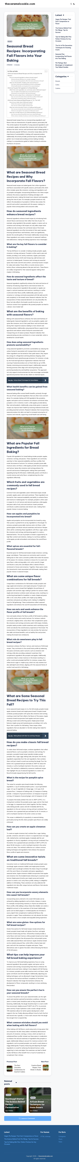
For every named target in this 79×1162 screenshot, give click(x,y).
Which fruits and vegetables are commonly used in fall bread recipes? (27, 90)
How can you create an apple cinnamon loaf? (22, 105)
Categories (62, 1136)
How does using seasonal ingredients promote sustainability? (26, 84)
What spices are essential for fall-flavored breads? (23, 93)
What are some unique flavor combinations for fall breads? (25, 95)
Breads (10, 41)
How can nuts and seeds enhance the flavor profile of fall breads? (27, 96)
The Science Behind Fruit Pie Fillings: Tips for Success (63, 30)
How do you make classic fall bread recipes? (21, 102)
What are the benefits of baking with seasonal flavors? (24, 82)
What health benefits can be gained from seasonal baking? (25, 86)
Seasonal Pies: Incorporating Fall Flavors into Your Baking (63, 56)
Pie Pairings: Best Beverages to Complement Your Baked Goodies (64, 65)
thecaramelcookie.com (20, 3)
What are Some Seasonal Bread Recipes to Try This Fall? (24, 100)
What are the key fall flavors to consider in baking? (23, 79)
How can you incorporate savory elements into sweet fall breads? (27, 109)
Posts (60, 1139)
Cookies (57, 88)
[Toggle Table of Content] (45, 71)
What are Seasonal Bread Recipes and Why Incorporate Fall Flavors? (25, 74)
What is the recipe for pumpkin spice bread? (21, 104)
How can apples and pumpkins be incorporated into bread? (25, 91)
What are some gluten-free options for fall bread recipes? (25, 110)
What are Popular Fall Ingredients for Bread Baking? (23, 88)
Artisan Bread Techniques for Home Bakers (37, 1104)
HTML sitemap (45, 1136)
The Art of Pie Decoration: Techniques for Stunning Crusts (63, 48)
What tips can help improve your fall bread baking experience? (26, 112)
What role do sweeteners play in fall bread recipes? (23, 98)
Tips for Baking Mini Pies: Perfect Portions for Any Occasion (63, 39)
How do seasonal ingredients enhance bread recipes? (23, 77)
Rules (60, 1142)
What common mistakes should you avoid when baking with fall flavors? (28, 116)
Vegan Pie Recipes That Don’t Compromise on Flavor (63, 21)
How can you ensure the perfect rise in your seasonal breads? (26, 114)
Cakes (57, 85)
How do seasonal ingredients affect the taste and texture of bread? (27, 81)
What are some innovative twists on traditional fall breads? (25, 107)
